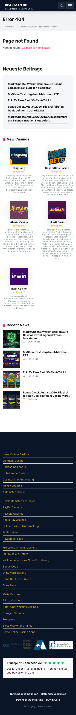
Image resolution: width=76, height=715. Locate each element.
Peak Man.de (16, 5)
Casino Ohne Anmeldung (18, 479)
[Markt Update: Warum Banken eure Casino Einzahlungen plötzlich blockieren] (11, 347)
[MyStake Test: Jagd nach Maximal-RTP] (11, 367)
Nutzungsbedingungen (24, 693)
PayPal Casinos (12, 507)
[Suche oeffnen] (61, 5)
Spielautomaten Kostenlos (19, 501)
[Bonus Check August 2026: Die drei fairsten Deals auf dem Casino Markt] (11, 407)
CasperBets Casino (57, 168)
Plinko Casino (11, 600)
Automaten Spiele (14, 492)
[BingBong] (19, 163)
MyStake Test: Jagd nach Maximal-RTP (33, 94)
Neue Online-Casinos (16, 454)
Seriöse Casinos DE (15, 467)
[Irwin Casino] (19, 284)
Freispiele (9, 619)
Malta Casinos (11, 594)
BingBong (19, 168)
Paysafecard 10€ (13, 538)
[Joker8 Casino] (57, 218)
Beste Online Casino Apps (19, 632)
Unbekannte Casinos (16, 473)
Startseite (9, 26)
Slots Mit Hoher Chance (17, 625)
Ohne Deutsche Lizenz (17, 579)
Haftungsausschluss (53, 693)
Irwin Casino (19, 288)
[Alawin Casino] (19, 218)
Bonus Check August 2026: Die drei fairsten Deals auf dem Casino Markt (36, 108)
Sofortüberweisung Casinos (20, 606)
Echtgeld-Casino (13, 460)
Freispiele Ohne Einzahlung (20, 547)
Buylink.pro (53, 699)
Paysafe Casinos (13, 513)
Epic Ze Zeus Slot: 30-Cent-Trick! (29, 100)
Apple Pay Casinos (14, 519)
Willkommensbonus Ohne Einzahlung (26, 560)
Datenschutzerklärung (29, 699)
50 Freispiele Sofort (15, 554)
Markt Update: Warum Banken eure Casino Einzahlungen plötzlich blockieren (35, 85)
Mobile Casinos (12, 486)
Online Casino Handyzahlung (21, 526)
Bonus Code (10, 566)
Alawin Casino (19, 222)
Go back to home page (36, 47)
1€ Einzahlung (11, 532)
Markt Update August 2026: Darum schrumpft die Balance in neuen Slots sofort (37, 118)
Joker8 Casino (57, 222)
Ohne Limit (9, 585)
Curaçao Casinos (13, 613)
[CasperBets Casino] (57, 163)
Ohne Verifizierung (14, 572)
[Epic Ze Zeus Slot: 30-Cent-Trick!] (11, 387)
